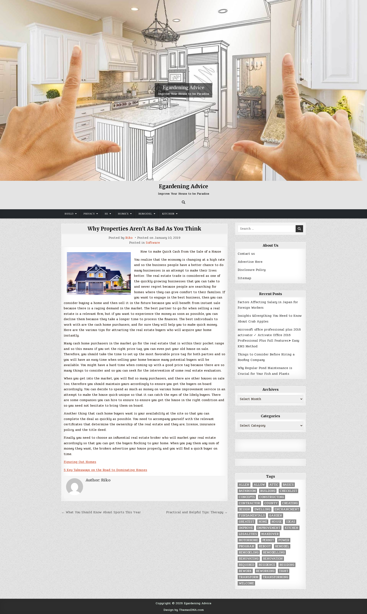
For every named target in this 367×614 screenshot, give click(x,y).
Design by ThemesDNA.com (184, 609)
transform (248, 577)
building (267, 491)
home (262, 521)
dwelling (262, 509)
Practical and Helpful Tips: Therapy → (196, 512)
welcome (246, 583)
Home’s (123, 213)
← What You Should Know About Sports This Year (101, 512)
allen (244, 484)
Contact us (246, 253)
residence (266, 565)
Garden (275, 515)
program (246, 546)
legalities (248, 534)
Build (69, 213)
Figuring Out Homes (80, 461)
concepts (247, 497)
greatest (246, 521)
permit (268, 540)
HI (106, 213)
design (244, 509)
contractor (249, 503)
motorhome (248, 540)
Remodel (145, 213)
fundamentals (252, 515)
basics (288, 484)
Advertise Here (250, 261)
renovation (273, 558)
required (246, 565)
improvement (268, 528)
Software (153, 242)
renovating (249, 558)
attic (273, 484)
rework (245, 571)
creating (290, 503)
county (271, 503)
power (283, 540)
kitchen (291, 528)
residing (286, 565)
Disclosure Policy (251, 269)
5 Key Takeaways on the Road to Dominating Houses (105, 470)
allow (259, 484)
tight (283, 571)
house (276, 521)
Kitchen (168, 213)
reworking (265, 571)
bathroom (247, 491)
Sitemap (244, 278)
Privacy (89, 213)
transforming (275, 577)
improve (246, 528)
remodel (282, 546)
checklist (288, 491)
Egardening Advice (183, 87)
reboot (265, 546)
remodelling (274, 552)
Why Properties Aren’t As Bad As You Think (144, 228)
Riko (129, 237)
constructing (271, 497)
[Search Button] (183, 202)
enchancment (287, 509)
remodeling (249, 552)
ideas (290, 521)
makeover (270, 534)
